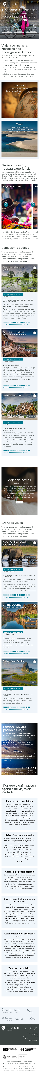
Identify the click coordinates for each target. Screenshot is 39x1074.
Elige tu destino (7, 30)
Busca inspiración (31, 30)
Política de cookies (31, 1039)
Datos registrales (32, 1033)
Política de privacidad (30, 1037)
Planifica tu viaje (19, 30)
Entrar (19, 502)
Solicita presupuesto (13, 294)
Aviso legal (34, 1035)
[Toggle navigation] (34, 4)
